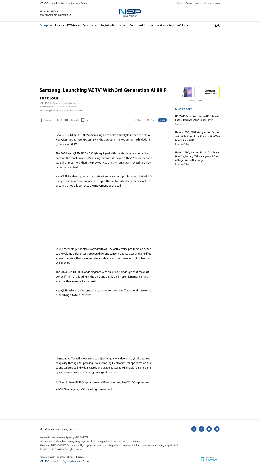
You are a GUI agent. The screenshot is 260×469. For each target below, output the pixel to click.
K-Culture (182, 25)
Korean (180, 3)
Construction (90, 25)
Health (141, 25)
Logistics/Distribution (113, 25)
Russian (217, 3)
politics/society (165, 25)
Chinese (207, 3)
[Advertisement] (236, 123)
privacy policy (68, 428)
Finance (59, 25)
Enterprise (46, 25)
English (189, 3)
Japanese (198, 3)
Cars (132, 25)
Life (151, 25)
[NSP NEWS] (130, 13)
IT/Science (73, 25)
